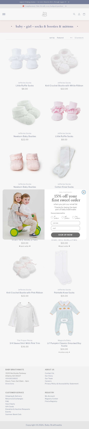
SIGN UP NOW (65, 235)
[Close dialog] (84, 192)
